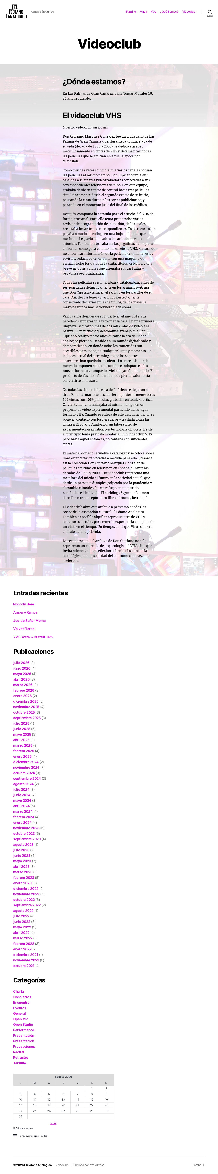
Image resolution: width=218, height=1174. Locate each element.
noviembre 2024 (26, 768)
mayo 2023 (22, 861)
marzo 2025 (22, 745)
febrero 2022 (23, 944)
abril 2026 (21, 679)
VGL (153, 11)
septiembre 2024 (27, 779)
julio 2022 (21, 916)
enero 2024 (22, 823)
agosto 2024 (23, 784)
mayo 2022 (22, 927)
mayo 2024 (22, 801)
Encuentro (21, 1002)
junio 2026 (21, 668)
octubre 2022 (24, 900)
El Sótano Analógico (38, 1165)
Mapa (143, 11)
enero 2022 (22, 949)
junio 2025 (21, 729)
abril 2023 (21, 867)
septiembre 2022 (27, 905)
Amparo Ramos (25, 612)
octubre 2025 (24, 712)
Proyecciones (24, 1047)
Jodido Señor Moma (29, 621)
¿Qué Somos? (169, 11)
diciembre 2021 (25, 955)
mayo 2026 (22, 674)
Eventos (19, 1008)
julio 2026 (21, 663)
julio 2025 (21, 723)
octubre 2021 (23, 966)
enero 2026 (22, 696)
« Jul (53, 1123)
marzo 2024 (22, 812)
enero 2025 (22, 757)
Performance (23, 1030)
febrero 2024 (23, 817)
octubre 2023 (24, 834)
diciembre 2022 (25, 889)
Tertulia (19, 1063)
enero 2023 (22, 883)
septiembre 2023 (27, 839)
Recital (18, 1052)
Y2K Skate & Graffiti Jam (33, 637)
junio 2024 (21, 795)
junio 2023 (21, 856)
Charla (18, 991)
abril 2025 (21, 740)
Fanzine (131, 11)
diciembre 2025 (25, 701)
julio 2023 (21, 850)
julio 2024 (21, 790)
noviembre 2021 (26, 960)
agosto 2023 (23, 845)
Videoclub (188, 11)
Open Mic (20, 1019)
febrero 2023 (23, 878)
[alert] (63, 1136)
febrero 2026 (23, 690)
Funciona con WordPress (88, 1165)
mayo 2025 (22, 734)
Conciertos (22, 997)
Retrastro (20, 1058)
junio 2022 (21, 922)
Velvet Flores (23, 629)
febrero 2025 (23, 751)
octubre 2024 (24, 773)
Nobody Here (23, 604)
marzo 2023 (22, 872)
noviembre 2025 (26, 707)
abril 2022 (21, 933)
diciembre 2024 (26, 762)
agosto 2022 (23, 911)
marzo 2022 (22, 938)
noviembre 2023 (26, 828)
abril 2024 (21, 806)
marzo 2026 (22, 685)
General (19, 1013)
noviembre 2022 (26, 894)
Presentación (23, 1036)
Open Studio (23, 1025)
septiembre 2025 (27, 718)
